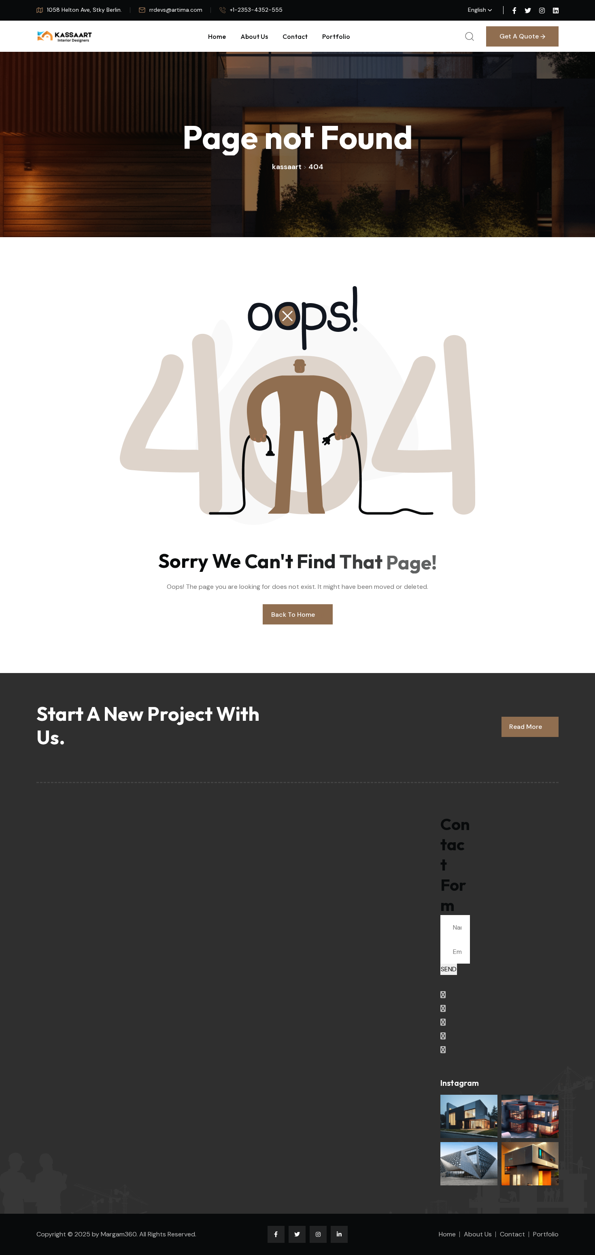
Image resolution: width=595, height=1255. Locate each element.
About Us (254, 36)
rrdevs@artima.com (175, 9)
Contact (295, 36)
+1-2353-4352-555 (256, 9)
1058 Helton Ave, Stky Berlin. (84, 9)
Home (217, 36)
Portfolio (336, 36)
